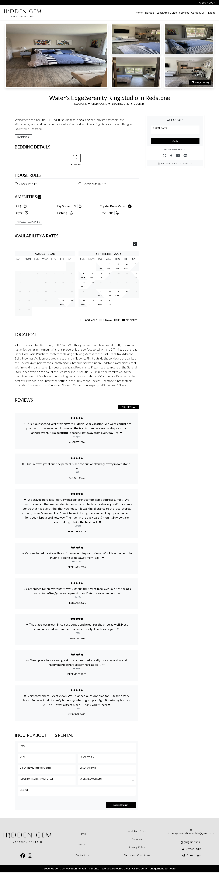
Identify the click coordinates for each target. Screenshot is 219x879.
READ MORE (23, 137)
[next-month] (135, 244)
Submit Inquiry (121, 804)
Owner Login (193, 849)
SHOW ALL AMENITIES (28, 222)
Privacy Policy (137, 847)
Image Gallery (202, 82)
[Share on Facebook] (171, 155)
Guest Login (194, 855)
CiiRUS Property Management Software (151, 868)
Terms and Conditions (137, 855)
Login (211, 12)
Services (184, 12)
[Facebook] (3, 2)
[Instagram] (8, 2)
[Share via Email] (178, 155)
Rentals (149, 12)
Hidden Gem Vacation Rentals (68, 868)
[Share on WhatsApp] (164, 155)
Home (139, 12)
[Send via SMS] (185, 155)
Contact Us (197, 12)
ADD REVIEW (128, 407)
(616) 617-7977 (207, 2)
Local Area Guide (167, 12)
